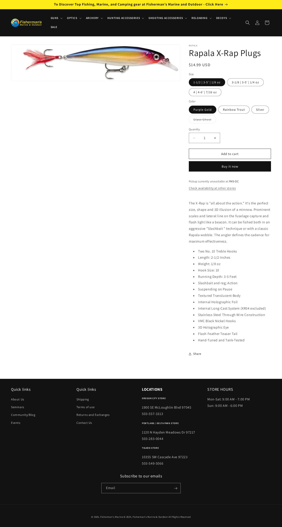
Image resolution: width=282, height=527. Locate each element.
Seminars (17, 407)
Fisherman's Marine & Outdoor (150, 516)
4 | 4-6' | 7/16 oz (205, 92)
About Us (17, 399)
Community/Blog (23, 415)
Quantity (194, 129)
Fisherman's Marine (111, 516)
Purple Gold (202, 110)
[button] (56, 18)
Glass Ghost (204, 120)
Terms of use (85, 407)
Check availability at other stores (212, 188)
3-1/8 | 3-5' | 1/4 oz (245, 82)
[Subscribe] (175, 488)
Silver (260, 110)
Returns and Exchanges (93, 415)
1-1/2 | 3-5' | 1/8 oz (207, 82)
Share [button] (197, 354)
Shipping (82, 399)
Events (15, 423)
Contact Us (84, 423)
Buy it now (230, 166)
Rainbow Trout (234, 110)
